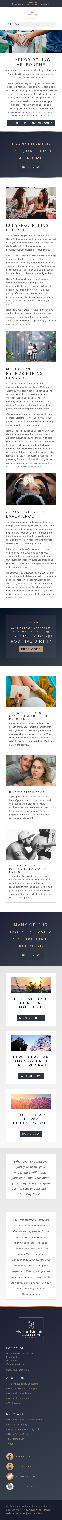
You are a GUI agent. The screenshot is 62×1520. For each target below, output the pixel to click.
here (38, 590)
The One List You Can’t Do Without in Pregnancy (28, 716)
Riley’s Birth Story (28, 792)
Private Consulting (17, 1424)
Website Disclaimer (16, 1513)
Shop (10, 1444)
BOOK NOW (31, 167)
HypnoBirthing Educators (21, 1393)
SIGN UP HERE (31, 1018)
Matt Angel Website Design (37, 1510)
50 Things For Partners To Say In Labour (27, 868)
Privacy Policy (35, 1513)
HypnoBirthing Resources (21, 1434)
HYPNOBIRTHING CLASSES (31, 123)
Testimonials (15, 1403)
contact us (11, 598)
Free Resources (16, 1439)
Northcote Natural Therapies (20, 1353)
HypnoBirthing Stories (19, 1398)
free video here (45, 463)
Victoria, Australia (15, 1364)
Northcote (11, 1360)
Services (15, 1413)
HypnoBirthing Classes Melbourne (25, 1419)
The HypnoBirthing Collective (23, 1384)
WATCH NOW (31, 1076)
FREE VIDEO (31, 649)
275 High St (12, 1357)
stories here (35, 466)
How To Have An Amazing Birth (23, 1429)
